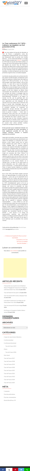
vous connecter (14, 250)
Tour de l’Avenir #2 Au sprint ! (11, 292)
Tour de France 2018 (9, 361)
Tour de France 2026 (10, 352)
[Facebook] (3, 469)
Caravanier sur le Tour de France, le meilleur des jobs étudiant (22, 241)
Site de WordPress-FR (10, 400)
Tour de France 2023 (9, 376)
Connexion (7, 391)
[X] (9, 469)
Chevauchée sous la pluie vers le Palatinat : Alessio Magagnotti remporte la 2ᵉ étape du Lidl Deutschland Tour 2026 (15, 287)
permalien (16, 229)
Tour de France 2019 (9, 364)
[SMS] (27, 469)
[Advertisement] (15, 22)
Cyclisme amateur (8, 340)
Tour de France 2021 (10, 346)
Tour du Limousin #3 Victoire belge (13, 305)
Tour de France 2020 (9, 367)
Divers (5, 349)
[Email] (21, 469)
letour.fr (19, 60)
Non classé (7, 355)
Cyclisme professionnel (10, 343)
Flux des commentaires (10, 397)
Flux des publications (9, 394)
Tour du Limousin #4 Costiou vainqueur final (15, 295)
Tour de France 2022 (9, 373)
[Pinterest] (15, 469)
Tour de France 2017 (9, 358)
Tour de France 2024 (9, 379)
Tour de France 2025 (9, 382)
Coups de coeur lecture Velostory (12, 337)
